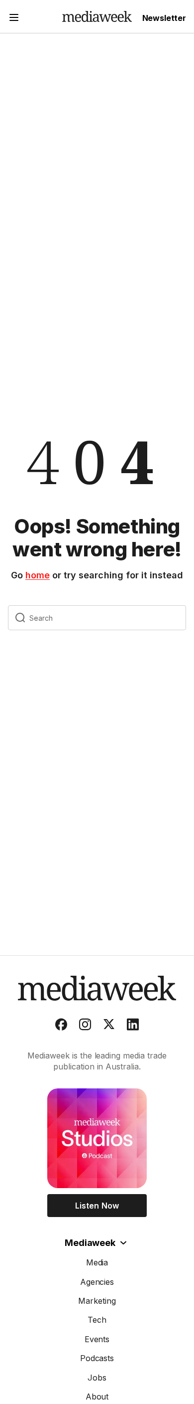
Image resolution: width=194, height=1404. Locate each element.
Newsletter (164, 17)
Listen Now (96, 1206)
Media (97, 1262)
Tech (97, 1320)
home (37, 575)
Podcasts (97, 1358)
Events (97, 1339)
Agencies (97, 1282)
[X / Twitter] (109, 1027)
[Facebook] (61, 1027)
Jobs (97, 1378)
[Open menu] (14, 18)
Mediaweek (90, 1242)
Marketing (97, 1301)
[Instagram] (85, 1027)
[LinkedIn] (133, 1027)
